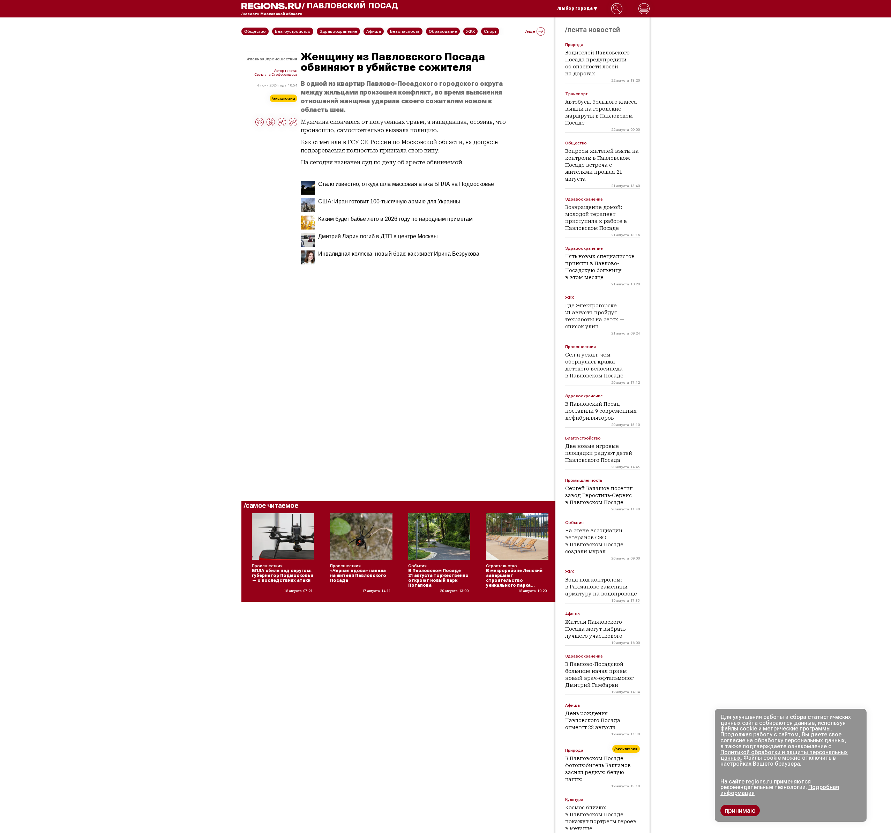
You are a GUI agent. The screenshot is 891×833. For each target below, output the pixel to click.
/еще (530, 31)
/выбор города (575, 8)
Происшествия (282, 59)
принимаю (740, 810)
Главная (256, 59)
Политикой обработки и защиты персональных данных (784, 755)
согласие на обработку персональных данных (782, 740)
